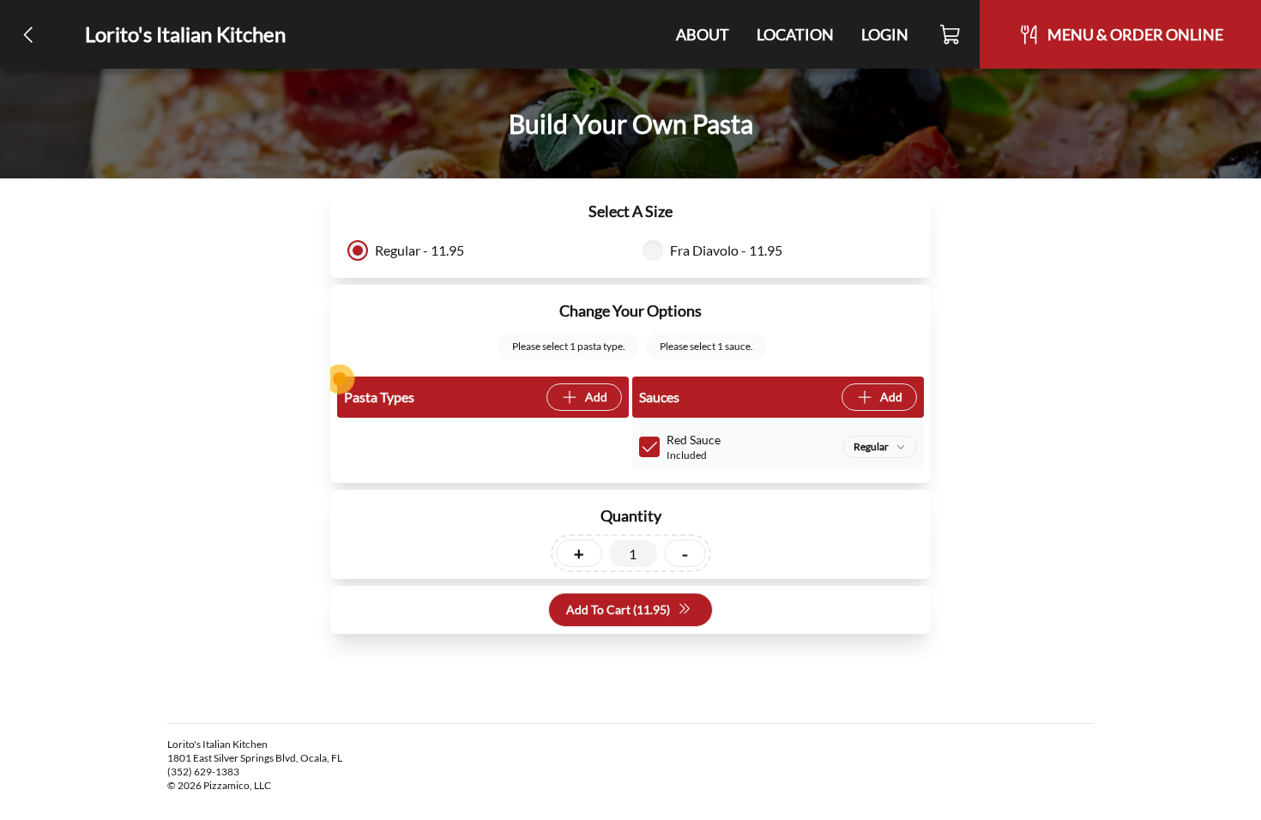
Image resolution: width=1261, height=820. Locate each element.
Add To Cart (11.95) (618, 609)
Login (884, 34)
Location (795, 34)
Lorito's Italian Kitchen (185, 33)
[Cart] (951, 34)
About (702, 34)
